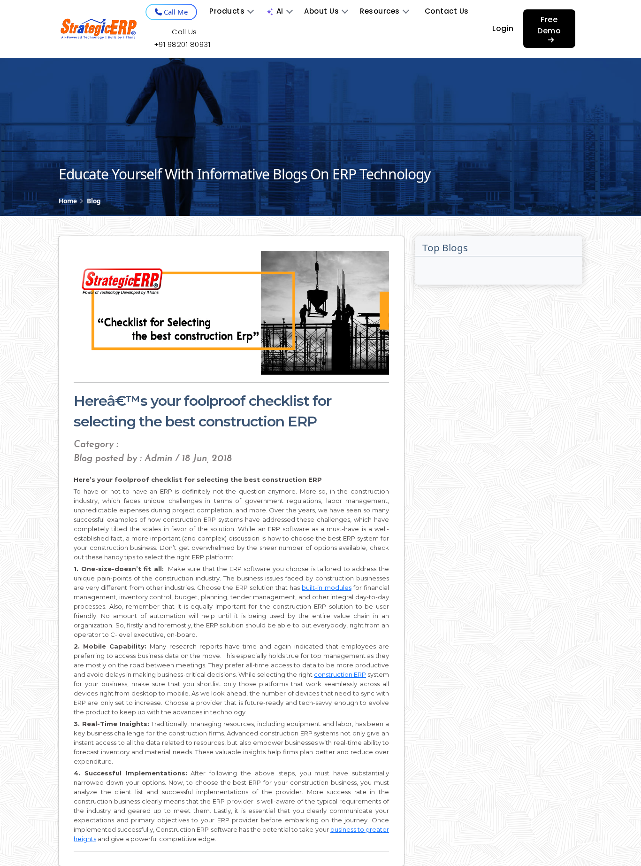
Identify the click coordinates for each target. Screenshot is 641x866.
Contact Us (447, 11)
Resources (380, 11)
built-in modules (326, 587)
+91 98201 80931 (182, 44)
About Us (321, 11)
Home (68, 200)
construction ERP (340, 674)
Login (503, 28)
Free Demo (549, 25)
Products (226, 11)
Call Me (175, 11)
